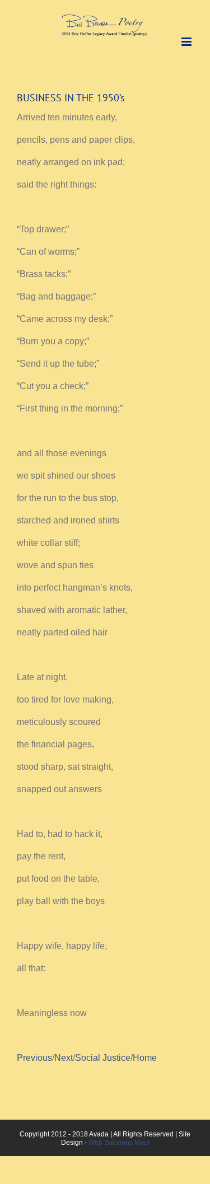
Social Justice (102, 1058)
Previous (34, 1058)
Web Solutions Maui (119, 1142)
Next (63, 1058)
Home (145, 1058)
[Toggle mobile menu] (187, 42)
